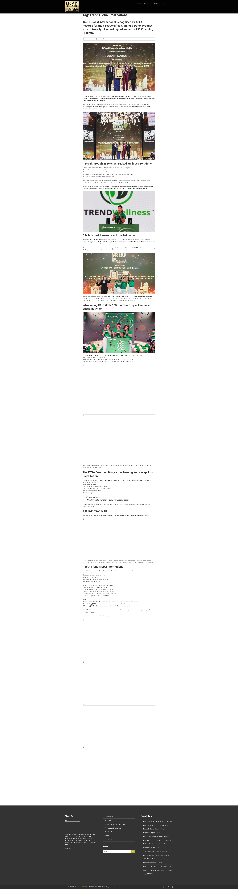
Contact (164, 3)
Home (139, 3)
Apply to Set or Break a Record (115, 824)
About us (147, 3)
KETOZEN (124, 39)
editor (99, 39)
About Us (108, 820)
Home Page (109, 816)
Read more (68, 848)
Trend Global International (133, 39)
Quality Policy (109, 832)
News (156, 3)
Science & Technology (113, 39)
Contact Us (108, 839)
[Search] (133, 851)
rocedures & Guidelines (113, 828)
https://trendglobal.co (106, 616)
